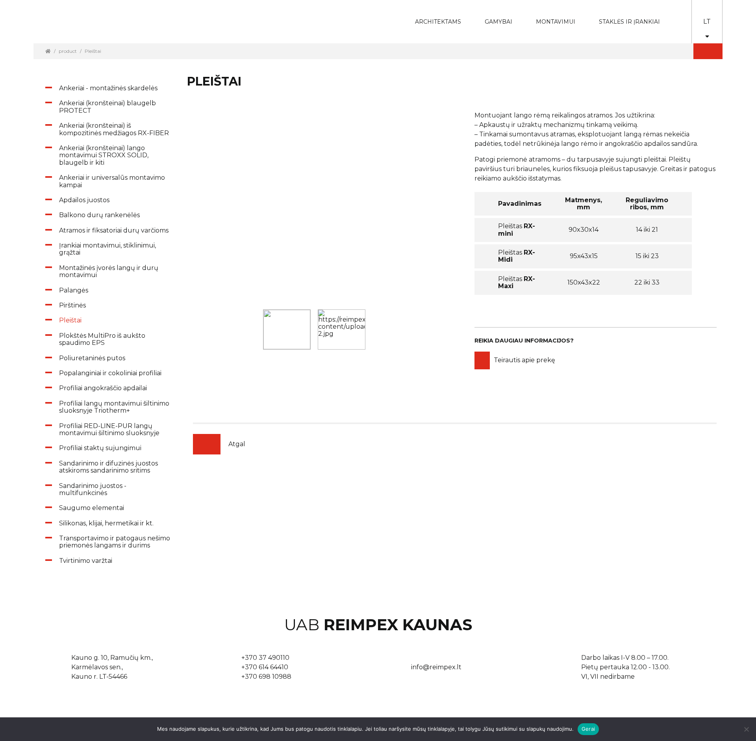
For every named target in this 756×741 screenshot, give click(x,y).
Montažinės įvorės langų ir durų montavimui (108, 271)
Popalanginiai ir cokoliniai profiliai (110, 373)
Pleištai (70, 320)
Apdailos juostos (84, 200)
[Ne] (746, 729)
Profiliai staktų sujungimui (100, 448)
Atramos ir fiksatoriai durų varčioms (114, 230)
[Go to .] (48, 51)
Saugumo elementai (91, 508)
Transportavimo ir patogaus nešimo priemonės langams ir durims (114, 541)
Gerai (588, 729)
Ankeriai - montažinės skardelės (108, 88)
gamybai (493, 16)
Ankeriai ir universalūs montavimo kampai (112, 181)
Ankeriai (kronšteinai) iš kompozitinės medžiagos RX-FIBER (114, 129)
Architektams (432, 16)
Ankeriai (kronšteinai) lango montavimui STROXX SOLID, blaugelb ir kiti (103, 155)
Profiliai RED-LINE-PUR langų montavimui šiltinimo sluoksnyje (109, 429)
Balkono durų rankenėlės (99, 215)
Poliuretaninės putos (92, 358)
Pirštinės (72, 305)
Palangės (73, 290)
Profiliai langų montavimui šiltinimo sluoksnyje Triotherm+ (114, 407)
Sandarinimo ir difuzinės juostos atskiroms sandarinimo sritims (108, 467)
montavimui (549, 16)
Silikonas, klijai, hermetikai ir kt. (106, 523)
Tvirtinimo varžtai (85, 560)
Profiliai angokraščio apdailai (103, 388)
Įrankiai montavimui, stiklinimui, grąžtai (107, 249)
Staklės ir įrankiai (629, 21)
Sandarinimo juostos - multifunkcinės (92, 489)
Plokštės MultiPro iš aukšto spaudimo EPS (102, 339)
